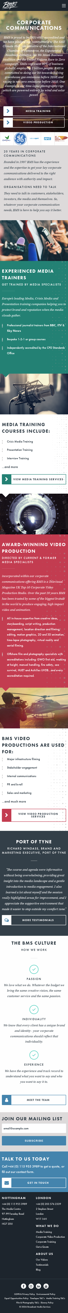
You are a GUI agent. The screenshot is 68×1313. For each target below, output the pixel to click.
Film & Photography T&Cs (27, 1302)
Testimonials (42, 1264)
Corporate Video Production (50, 1236)
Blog (38, 1269)
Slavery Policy (47, 1302)
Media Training (44, 1232)
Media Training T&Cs (55, 1298)
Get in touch (38, 1182)
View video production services (38, 815)
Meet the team (38, 1100)
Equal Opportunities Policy (17, 1298)
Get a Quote (42, 1246)
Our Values (42, 1259)
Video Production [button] (38, 122)
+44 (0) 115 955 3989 (24, 1166)
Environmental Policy (45, 1294)
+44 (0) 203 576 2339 (48, 1204)
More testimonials (38, 920)
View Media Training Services (38, 479)
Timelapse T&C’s (37, 1298)
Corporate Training (46, 1241)
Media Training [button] (38, 111)
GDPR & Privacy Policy (24, 1294)
